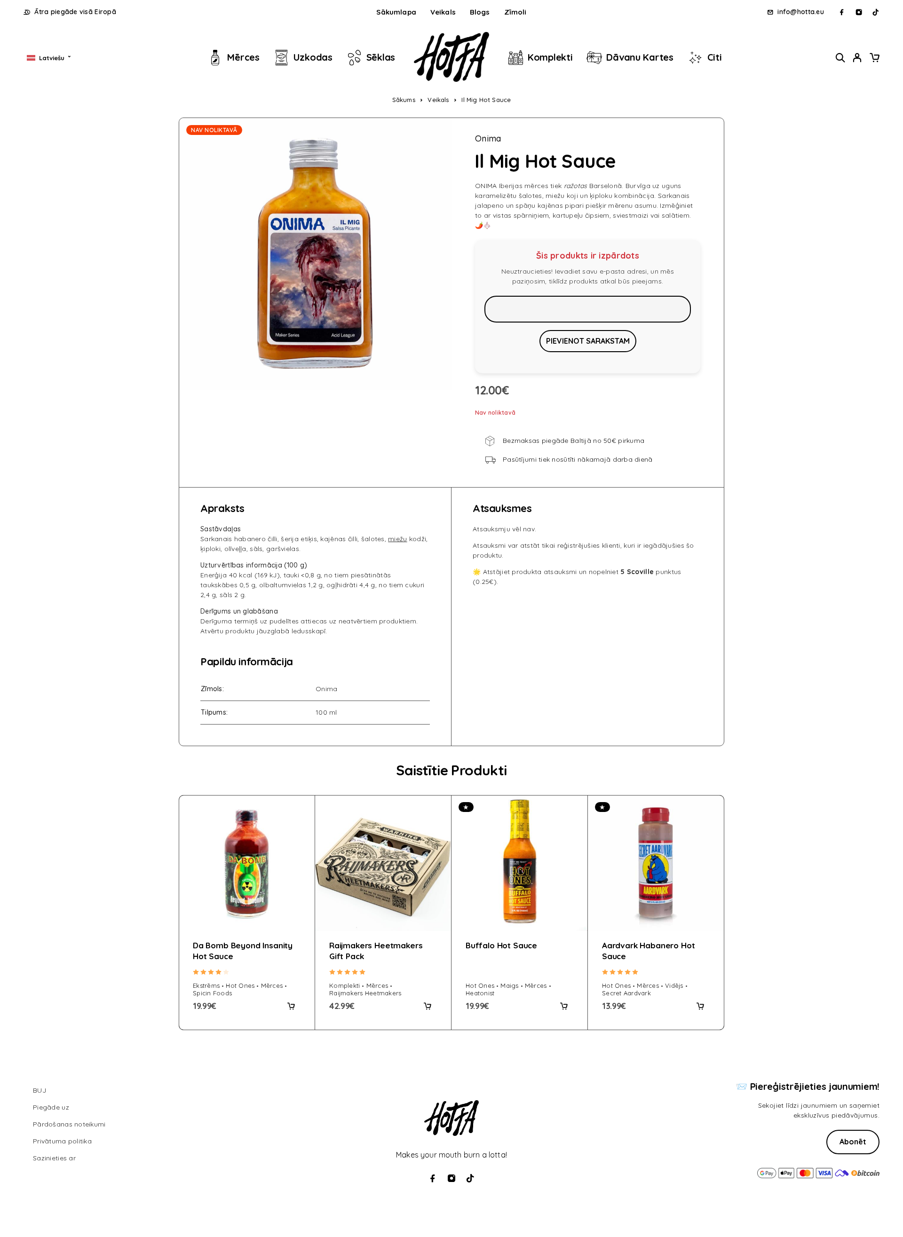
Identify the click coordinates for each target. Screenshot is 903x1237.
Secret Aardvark (626, 993)
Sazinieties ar (54, 1158)
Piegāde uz (51, 1107)
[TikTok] (875, 12)
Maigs (509, 985)
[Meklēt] (840, 58)
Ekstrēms (206, 985)
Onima (488, 138)
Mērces (243, 57)
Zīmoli (515, 12)
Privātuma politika (62, 1141)
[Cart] (874, 59)
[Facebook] (841, 12)
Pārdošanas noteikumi (69, 1124)
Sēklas (380, 57)
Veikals (443, 12)
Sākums (403, 99)
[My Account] (857, 58)
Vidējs (674, 985)
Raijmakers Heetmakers (365, 993)
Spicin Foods (212, 993)
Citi (714, 57)
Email (587, 309)
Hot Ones (240, 985)
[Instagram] (858, 12)
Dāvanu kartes (639, 57)
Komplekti (550, 57)
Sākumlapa (396, 12)
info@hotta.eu (800, 12)
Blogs (480, 12)
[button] (291, 1006)
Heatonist (480, 993)
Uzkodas (313, 57)
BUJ (39, 1090)
